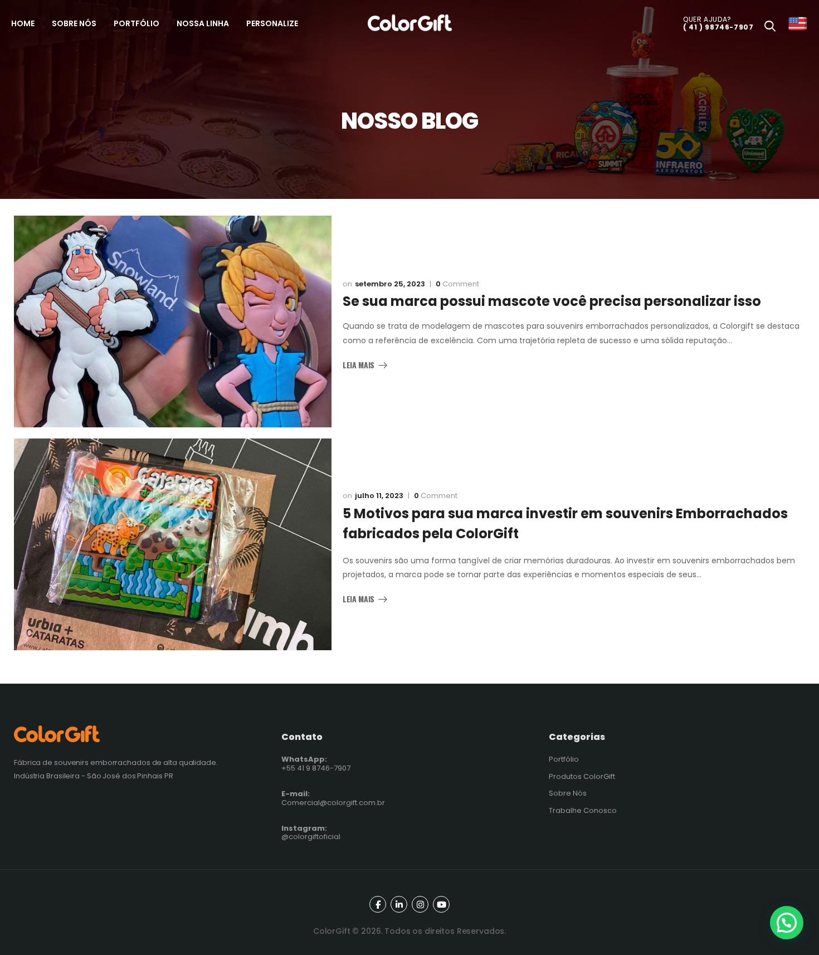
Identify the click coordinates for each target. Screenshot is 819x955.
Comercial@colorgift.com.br (333, 798)
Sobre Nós (568, 793)
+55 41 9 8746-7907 (315, 763)
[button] (786, 922)
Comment (457, 284)
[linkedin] (399, 904)
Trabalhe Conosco (583, 810)
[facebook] (377, 904)
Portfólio (564, 759)
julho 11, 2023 (379, 495)
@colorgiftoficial (310, 832)
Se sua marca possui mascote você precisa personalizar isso (552, 301)
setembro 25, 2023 (390, 284)
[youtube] (441, 904)
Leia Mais (358, 365)
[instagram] (420, 904)
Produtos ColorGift (582, 776)
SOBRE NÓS (74, 23)
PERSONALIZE (272, 23)
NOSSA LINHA (203, 23)
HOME (23, 23)
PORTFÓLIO (136, 23)
